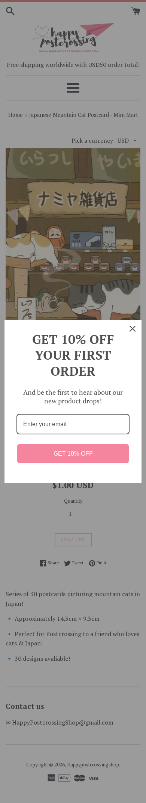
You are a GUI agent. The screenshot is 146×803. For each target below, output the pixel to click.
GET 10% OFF (73, 453)
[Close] (133, 329)
